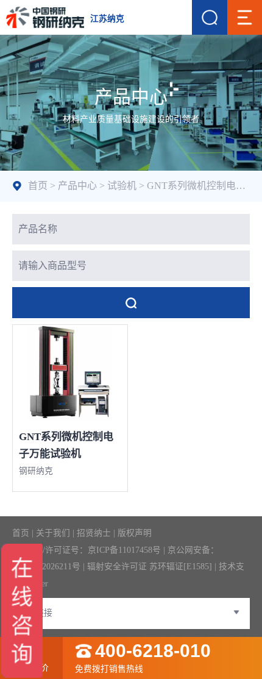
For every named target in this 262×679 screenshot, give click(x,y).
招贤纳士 (94, 533)
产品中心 (77, 185)
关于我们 (53, 533)
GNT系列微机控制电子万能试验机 (66, 445)
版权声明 (135, 533)
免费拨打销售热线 (143, 658)
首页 (38, 185)
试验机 (121, 185)
